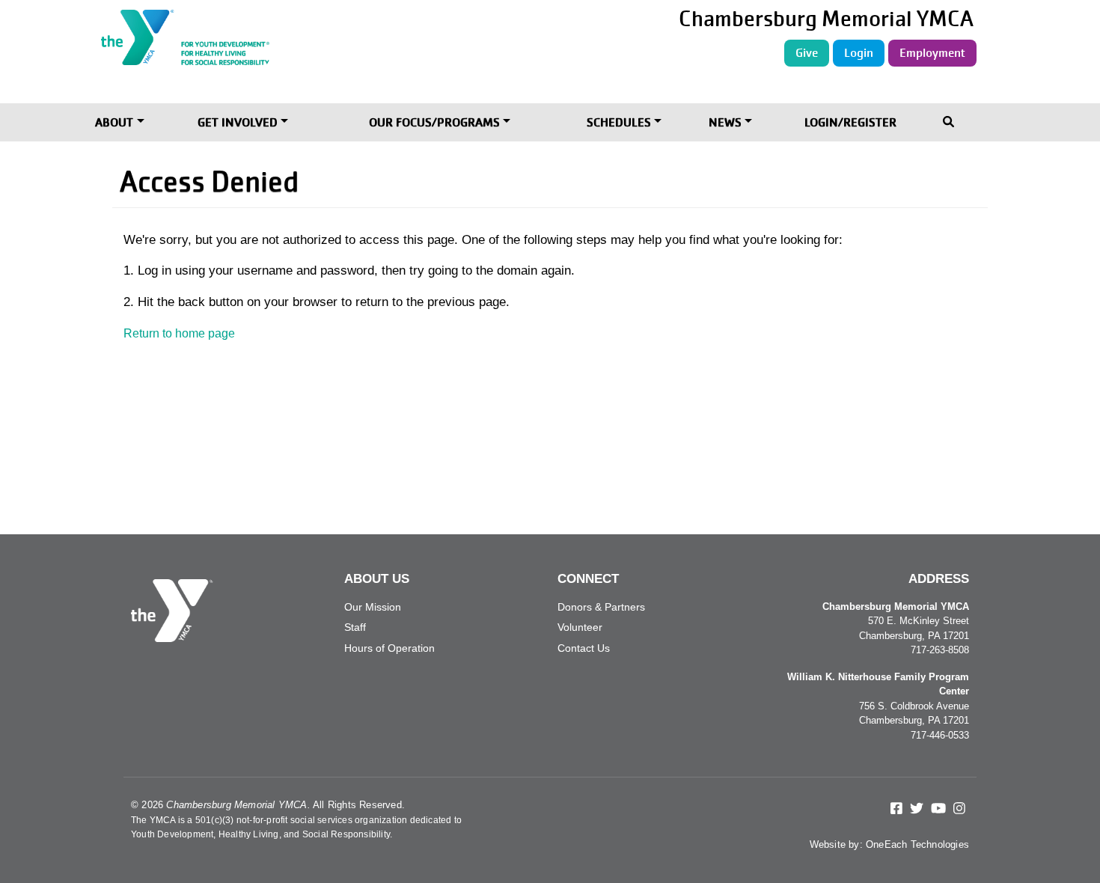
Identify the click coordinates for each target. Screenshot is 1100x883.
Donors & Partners (601, 607)
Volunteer (579, 627)
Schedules (619, 122)
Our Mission (372, 607)
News (725, 122)
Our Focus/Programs (434, 122)
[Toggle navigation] (950, 123)
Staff (355, 627)
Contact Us (583, 648)
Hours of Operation (389, 648)
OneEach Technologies (917, 844)
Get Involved (238, 122)
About (114, 122)
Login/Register (850, 122)
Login (858, 53)
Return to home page (179, 333)
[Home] (266, 37)
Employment (932, 53)
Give (806, 53)
